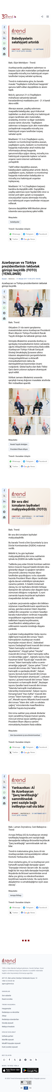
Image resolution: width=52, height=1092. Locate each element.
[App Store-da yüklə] (11, 1070)
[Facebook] (9, 1060)
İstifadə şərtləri (7, 1036)
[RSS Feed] (36, 1060)
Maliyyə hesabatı (8, 1027)
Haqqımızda (6, 1009)
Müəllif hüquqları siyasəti (11, 1043)
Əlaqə (4, 1016)
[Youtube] (20, 1060)
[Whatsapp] (4, 1060)
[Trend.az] (9, 16)
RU (30, 1088)
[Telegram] (25, 1060)
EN (21, 1088)
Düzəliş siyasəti (7, 1023)
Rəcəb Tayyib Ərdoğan (18, 444)
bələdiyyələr (14, 222)
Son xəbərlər (6, 996)
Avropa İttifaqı (15, 895)
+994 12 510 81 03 (8, 981)
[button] (4, 27)
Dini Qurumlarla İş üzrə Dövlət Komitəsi (25, 735)
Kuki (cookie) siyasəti (10, 1047)
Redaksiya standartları (10, 1019)
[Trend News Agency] (8, 961)
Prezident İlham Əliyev (19, 449)
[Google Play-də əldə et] (30, 1070)
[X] (15, 1060)
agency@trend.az (8, 984)
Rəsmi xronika (7, 999)
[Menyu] (47, 16)
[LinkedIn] (31, 1060)
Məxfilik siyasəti (8, 1040)
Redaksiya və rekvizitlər (10, 1012)
